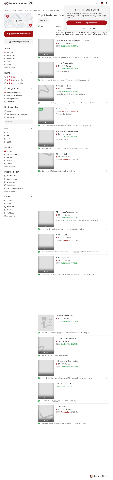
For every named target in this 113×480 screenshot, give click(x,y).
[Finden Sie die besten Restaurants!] (15, 3)
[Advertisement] (75, 192)
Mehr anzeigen (9, 67)
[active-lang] (102, 3)
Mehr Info (59, 36)
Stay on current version (87, 28)
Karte (20, 21)
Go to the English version (86, 23)
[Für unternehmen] (31, 3)
